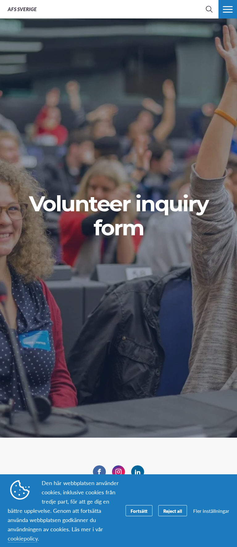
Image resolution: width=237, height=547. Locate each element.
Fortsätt (139, 511)
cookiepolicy (23, 538)
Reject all (172, 511)
